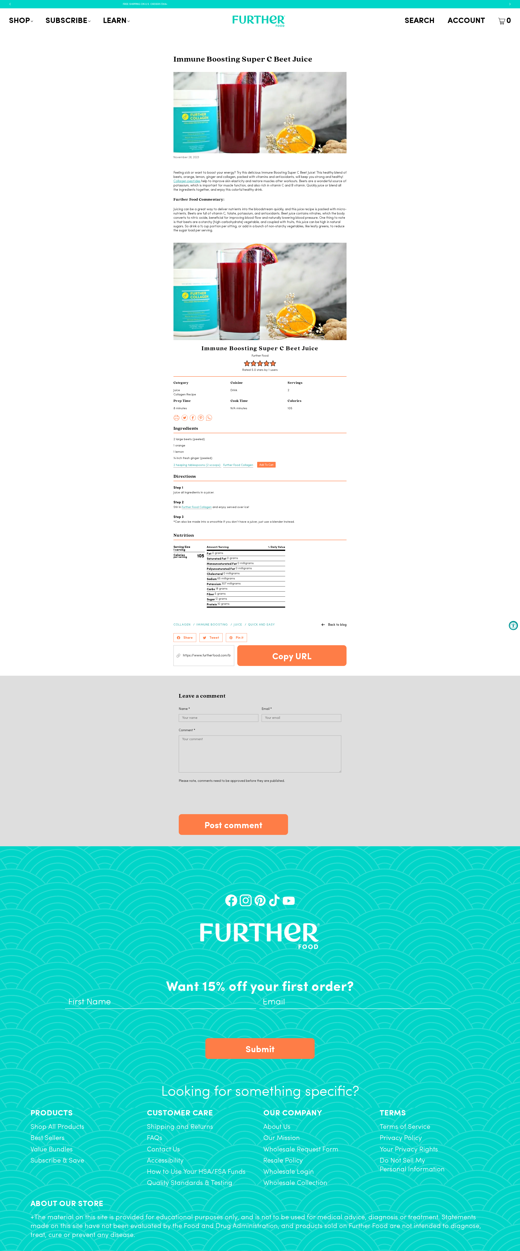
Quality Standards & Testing (189, 1183)
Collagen (182, 624)
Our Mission (281, 1138)
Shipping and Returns (180, 1127)
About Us (276, 1127)
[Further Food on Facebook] (231, 900)
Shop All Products (57, 1127)
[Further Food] (258, 21)
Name (184, 709)
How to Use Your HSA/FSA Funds (196, 1172)
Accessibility (165, 1160)
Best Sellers (47, 1138)
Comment (187, 730)
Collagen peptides (186, 181)
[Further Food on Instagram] (245, 900)
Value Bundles (51, 1149)
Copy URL (292, 655)
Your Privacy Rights (409, 1149)
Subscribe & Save (57, 1160)
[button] (20, 21)
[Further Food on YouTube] (289, 900)
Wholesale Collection (295, 1183)
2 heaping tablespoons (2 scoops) (197, 465)
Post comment (233, 824)
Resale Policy (283, 1160)
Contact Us (163, 1149)
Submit (260, 1048)
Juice (238, 624)
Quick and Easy (261, 624)
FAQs (154, 1138)
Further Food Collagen (238, 465)
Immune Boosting (212, 624)
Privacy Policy (401, 1138)
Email (267, 709)
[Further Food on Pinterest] (260, 900)
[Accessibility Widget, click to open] (513, 625)
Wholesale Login (288, 1172)
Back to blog (337, 624)
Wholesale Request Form (300, 1149)
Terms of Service (405, 1127)
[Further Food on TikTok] (274, 900)
